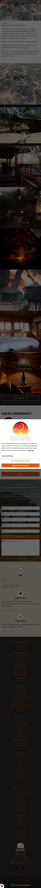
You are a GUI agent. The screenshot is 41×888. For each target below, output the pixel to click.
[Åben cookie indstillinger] (2, 886)
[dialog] (20, 444)
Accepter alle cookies (20, 465)
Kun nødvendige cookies (20, 461)
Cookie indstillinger (7, 456)
